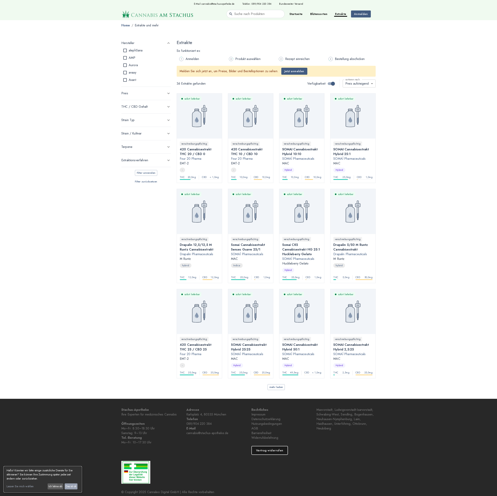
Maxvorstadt (324, 410)
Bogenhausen (363, 414)
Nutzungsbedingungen (266, 423)
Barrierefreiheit (261, 433)
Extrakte (340, 14)
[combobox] (255, 14)
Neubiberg (323, 428)
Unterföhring (342, 423)
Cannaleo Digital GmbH (163, 492)
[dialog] (43, 479)
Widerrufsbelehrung (264, 437)
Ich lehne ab (55, 486)
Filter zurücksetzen (146, 181)
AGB (254, 428)
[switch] (333, 83)
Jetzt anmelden (294, 71)
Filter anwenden (146, 173)
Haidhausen (324, 423)
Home (125, 25)
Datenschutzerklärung (265, 419)
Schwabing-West (327, 414)
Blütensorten (318, 14)
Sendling (346, 414)
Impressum (258, 414)
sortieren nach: (352, 79)
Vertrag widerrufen (269, 450)
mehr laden (276, 387)
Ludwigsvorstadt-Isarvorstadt (353, 410)
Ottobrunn (359, 423)
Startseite (295, 14)
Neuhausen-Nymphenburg (334, 419)
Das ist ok (71, 486)
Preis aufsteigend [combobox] (357, 83)
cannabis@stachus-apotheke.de (218, 4)
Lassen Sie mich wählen (20, 486)
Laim (357, 419)
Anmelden (361, 14)
